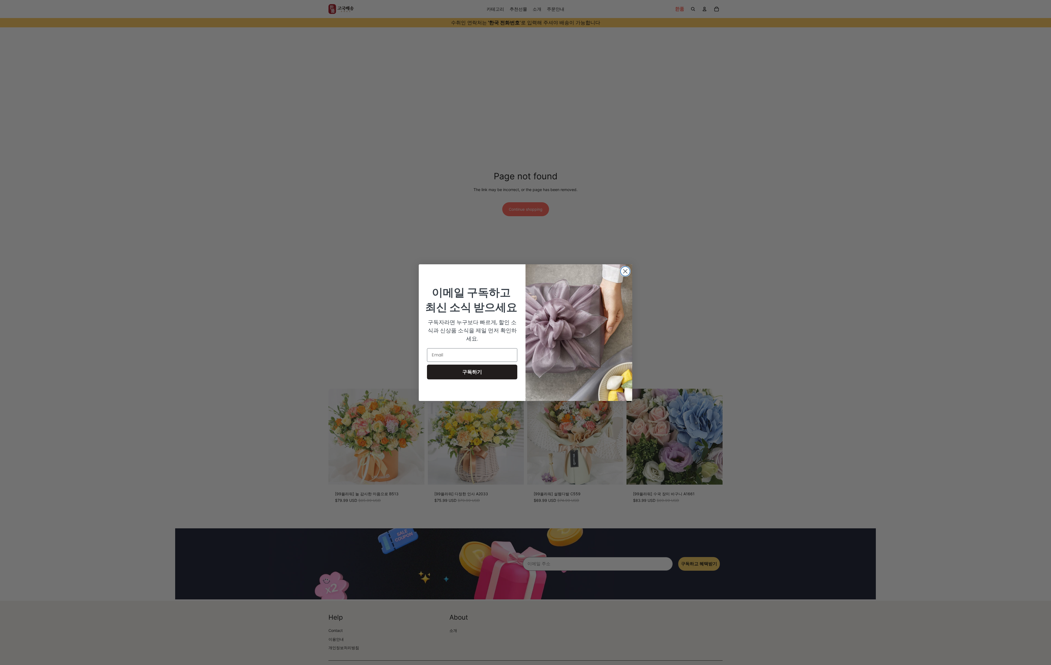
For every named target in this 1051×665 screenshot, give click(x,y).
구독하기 (472, 371)
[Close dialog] (625, 271)
